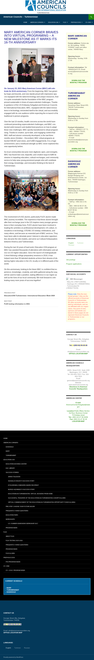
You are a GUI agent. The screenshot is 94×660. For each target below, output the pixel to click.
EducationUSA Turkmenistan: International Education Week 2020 (29, 294)
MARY (8, 451)
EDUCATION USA (53, 22)
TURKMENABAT (11, 455)
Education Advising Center (16, 464)
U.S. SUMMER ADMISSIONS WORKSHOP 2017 (23, 523)
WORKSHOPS (10, 519)
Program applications (74, 264)
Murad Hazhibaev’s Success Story (21, 489)
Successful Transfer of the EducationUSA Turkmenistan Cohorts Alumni (36, 498)
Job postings (70, 260)
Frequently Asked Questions (17, 511)
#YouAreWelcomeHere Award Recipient (23, 485)
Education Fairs (12, 515)
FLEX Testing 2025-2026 (14, 540)
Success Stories (12, 472)
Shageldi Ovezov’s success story (21, 481)
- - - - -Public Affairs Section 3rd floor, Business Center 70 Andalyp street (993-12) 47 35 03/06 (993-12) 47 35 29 (78, 411)
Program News (11, 528)
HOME (25, 22)
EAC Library (10, 468)
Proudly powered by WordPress (13, 657)
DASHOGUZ (10, 447)
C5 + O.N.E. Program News (15, 570)
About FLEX (10, 536)
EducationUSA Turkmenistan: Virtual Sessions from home (30, 494)
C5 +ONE (88, 22)
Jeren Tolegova (14, 477)
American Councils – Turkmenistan (20, 17)
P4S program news (13, 562)
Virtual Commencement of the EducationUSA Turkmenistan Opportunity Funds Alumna (41, 502)
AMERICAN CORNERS (36, 22)
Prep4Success (76, 22)
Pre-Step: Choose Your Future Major (20, 506)
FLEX (64, 22)
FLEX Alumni (10, 553)
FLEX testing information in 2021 (17, 302)
